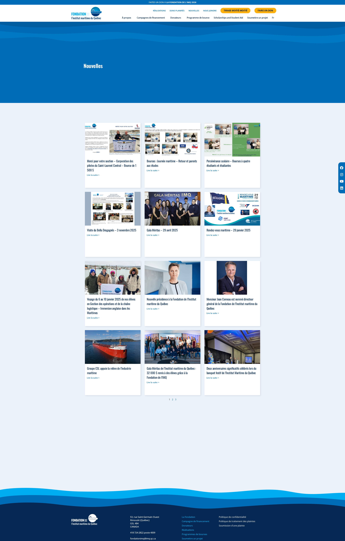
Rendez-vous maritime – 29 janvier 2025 (228, 230)
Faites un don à (172, 2)
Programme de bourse (198, 17)
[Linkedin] (341, 188)
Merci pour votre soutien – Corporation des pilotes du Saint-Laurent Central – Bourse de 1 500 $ (111, 165)
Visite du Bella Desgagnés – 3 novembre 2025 (111, 230)
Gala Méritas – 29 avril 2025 (162, 230)
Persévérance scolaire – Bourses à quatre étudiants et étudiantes (228, 163)
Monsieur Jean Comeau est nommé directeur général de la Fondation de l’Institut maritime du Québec (232, 303)
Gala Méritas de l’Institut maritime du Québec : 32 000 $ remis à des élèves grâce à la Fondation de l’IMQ (171, 373)
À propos (126, 17)
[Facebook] (341, 167)
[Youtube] (341, 181)
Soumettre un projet (257, 17)
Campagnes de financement (151, 17)
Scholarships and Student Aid (228, 17)
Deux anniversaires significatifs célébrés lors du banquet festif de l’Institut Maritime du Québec (231, 370)
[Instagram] (341, 174)
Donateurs (175, 17)
